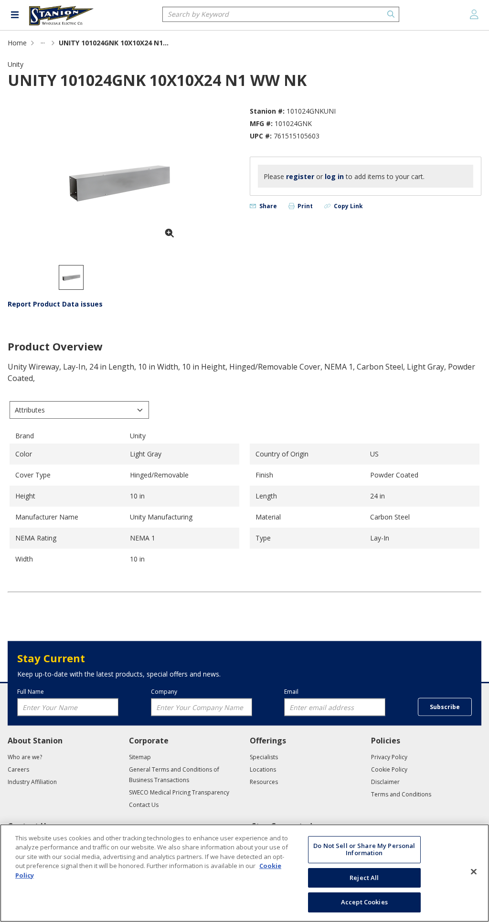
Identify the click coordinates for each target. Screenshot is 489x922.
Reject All (364, 877)
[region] (244, 873)
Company (164, 691)
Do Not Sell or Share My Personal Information (364, 849)
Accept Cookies (364, 902)
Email (291, 691)
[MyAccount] (474, 14)
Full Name (30, 691)
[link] (43, 43)
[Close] (473, 871)
